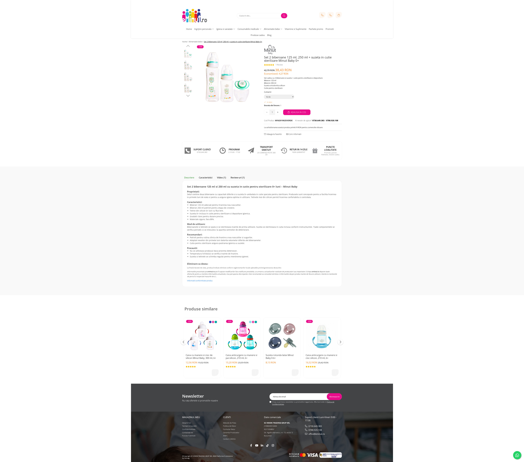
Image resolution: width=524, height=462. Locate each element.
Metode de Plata (229, 423)
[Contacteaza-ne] (322, 15)
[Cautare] (284, 15)
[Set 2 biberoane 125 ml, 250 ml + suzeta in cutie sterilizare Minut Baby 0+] (227, 77)
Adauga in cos (298, 112)
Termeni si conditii (189, 426)
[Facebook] (251, 445)
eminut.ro (211, 271)
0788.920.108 (315, 430)
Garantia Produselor (231, 432)
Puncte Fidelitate (188, 435)
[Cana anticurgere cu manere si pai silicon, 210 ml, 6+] (242, 336)
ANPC (225, 435)
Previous (188, 46)
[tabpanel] (227, 77)
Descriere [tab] (189, 177)
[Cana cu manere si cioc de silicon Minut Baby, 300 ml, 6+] (202, 336)
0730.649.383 (315, 426)
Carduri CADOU (229, 439)
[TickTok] (267, 445)
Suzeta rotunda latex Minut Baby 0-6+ (280, 357)
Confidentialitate (188, 429)
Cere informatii (294, 134)
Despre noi (186, 423)
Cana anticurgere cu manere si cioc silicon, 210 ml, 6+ (321, 357)
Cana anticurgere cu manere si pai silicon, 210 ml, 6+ (241, 357)
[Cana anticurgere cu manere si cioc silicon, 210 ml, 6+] (322, 336)
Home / (185, 41)
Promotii (330, 29)
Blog (269, 35)
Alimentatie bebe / (196, 41)
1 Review (279, 64)
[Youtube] (256, 445)
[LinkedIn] (262, 445)
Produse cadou (258, 35)
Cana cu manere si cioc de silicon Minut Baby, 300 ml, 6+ (201, 357)
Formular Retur (229, 429)
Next (188, 95)
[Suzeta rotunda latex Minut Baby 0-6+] (282, 336)
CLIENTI (227, 417)
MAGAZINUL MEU (191, 417)
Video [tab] (221, 177)
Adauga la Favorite (274, 134)
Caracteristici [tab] (205, 177)
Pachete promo (316, 29)
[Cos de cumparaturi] (339, 15)
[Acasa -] (199, 16)
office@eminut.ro (316, 434)
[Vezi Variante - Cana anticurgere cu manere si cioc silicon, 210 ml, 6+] (335, 372)
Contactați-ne (187, 432)
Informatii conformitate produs (199, 280)
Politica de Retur (229, 426)
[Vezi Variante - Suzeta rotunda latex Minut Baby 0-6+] (295, 372)
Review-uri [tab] (238, 177)
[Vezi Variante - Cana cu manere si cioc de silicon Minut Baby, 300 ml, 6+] (215, 372)
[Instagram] (273, 445)
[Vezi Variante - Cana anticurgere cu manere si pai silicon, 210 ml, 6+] (255, 372)
